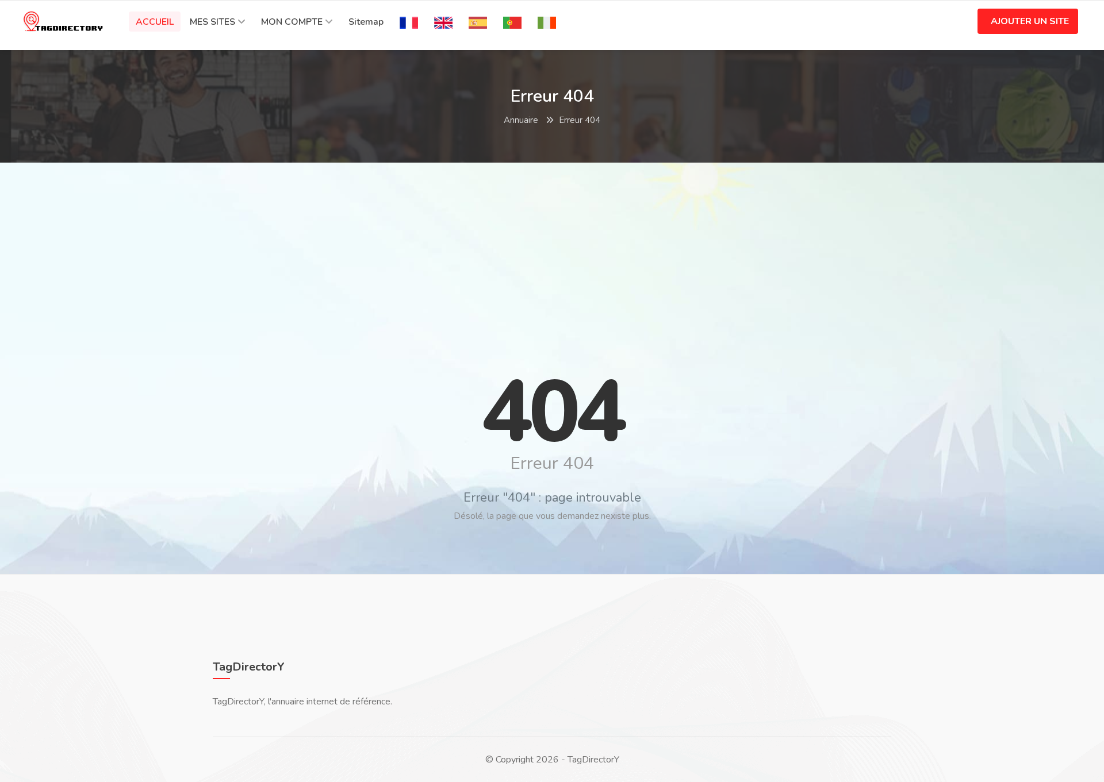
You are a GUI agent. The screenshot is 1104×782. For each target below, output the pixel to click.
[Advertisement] (552, 254)
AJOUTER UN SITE (1030, 21)
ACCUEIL (155, 22)
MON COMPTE (292, 22)
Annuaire (521, 120)
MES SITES (212, 22)
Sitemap (366, 22)
